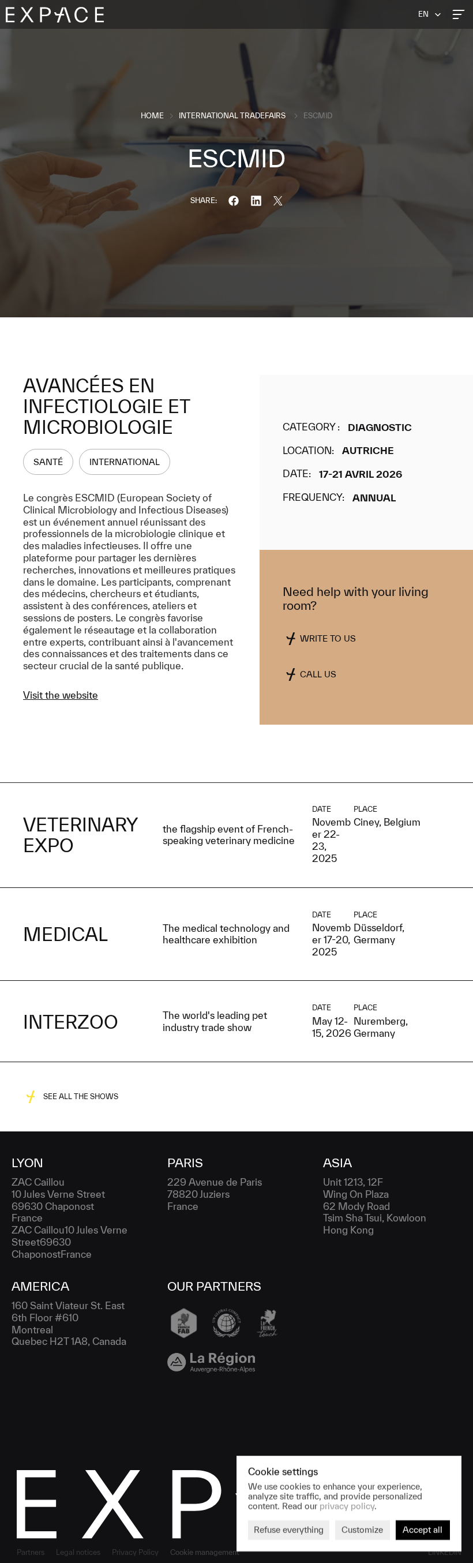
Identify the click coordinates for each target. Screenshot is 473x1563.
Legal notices (78, 1552)
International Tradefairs (232, 115)
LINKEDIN (444, 1552)
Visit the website (60, 694)
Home (152, 115)
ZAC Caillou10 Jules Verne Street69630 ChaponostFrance (71, 1242)
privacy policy (347, 1505)
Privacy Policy (135, 1552)
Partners (30, 1552)
